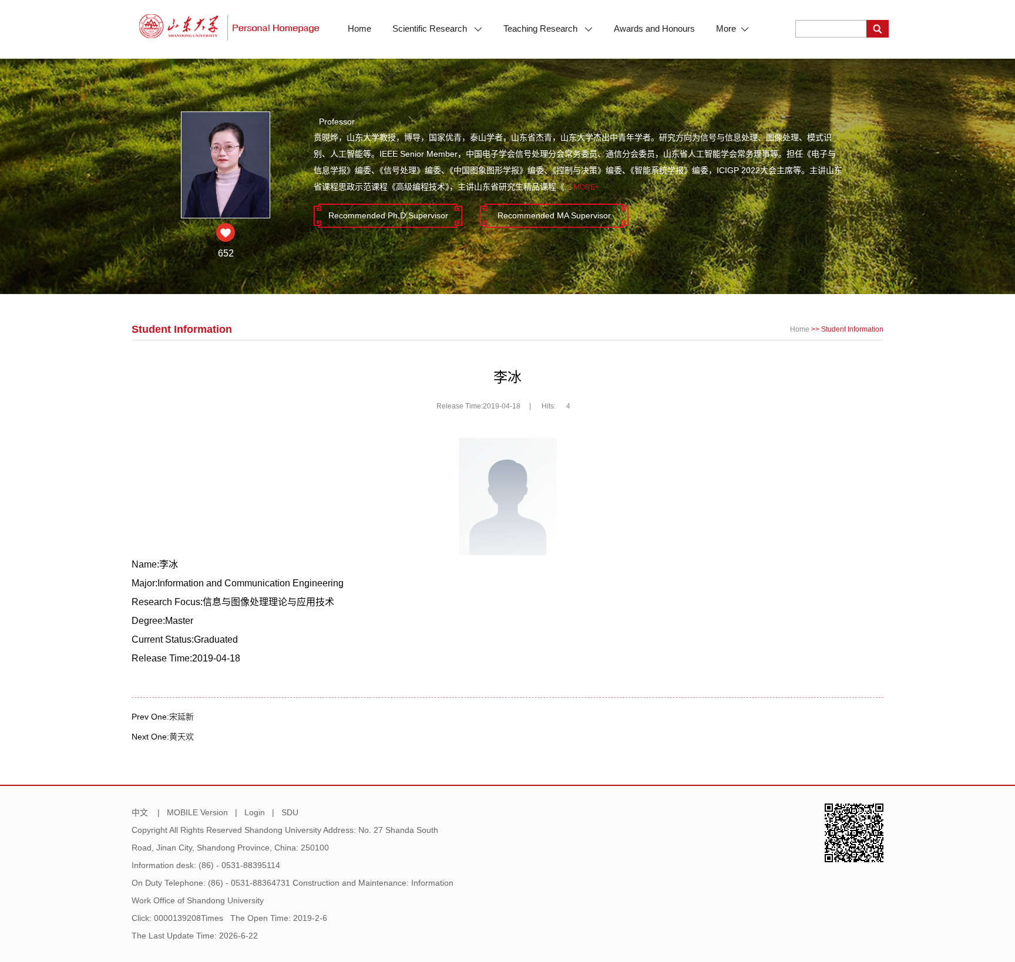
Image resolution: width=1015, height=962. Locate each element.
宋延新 (181, 716)
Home (359, 28)
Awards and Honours (654, 28)
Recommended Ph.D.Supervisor (388, 215)
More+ (586, 187)
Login (254, 812)
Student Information (852, 329)
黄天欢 (181, 736)
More (726, 28)
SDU (289, 812)
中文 (140, 812)
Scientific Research (430, 28)
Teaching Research (541, 28)
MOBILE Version (197, 812)
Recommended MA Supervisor (554, 215)
